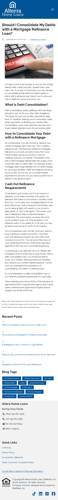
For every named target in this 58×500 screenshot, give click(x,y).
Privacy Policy (8, 452)
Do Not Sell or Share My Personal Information (22, 471)
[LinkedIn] (40, 494)
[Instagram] (47, 494)
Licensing (6, 447)
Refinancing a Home (38, 39)
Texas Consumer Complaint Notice (18, 462)
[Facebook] (53, 494)
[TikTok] (34, 494)
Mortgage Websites (21, 485)
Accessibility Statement (12, 457)
